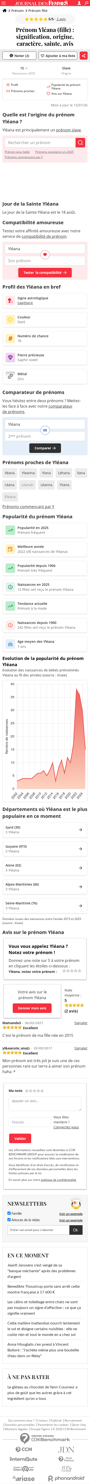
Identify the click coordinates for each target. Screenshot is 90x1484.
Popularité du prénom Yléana (65, 86)
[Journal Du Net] (66, 1450)
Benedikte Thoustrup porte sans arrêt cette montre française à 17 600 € (43, 1289)
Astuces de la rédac (25, 1220)
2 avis (61, 19)
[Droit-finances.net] (66, 1459)
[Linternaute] (23, 1459)
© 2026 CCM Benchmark (69, 1429)
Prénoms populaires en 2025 (54, 152)
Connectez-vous (66, 1127)
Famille (16, 1213)
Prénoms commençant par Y (24, 157)
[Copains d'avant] (23, 1469)
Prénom (17, 10)
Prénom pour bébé (17, 152)
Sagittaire (25, 303)
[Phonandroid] (66, 1478)
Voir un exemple (71, 1214)
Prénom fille (38, 10)
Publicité (56, 1420)
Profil (14, 85)
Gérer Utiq (79, 1425)
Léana (9, 485)
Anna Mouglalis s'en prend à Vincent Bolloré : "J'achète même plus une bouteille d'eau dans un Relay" (43, 1350)
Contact (42, 1420)
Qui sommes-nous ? (21, 1420)
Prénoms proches (23, 91)
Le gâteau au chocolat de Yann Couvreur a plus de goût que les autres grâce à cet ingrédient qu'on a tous (42, 1393)
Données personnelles (20, 1425)
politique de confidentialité (58, 1180)
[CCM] (23, 1450)
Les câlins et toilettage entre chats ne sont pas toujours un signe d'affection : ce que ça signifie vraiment (44, 1307)
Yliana (64, 485)
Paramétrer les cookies (53, 1425)
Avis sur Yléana (61, 93)
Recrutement (73, 1420)
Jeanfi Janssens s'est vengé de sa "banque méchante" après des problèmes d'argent (41, 1271)
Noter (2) (21, 55)
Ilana (81, 473)
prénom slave (68, 130)
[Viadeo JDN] (66, 1469)
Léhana (64, 473)
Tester (42, 272)
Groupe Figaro (40, 1429)
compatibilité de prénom (44, 236)
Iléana (10, 473)
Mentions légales (16, 1429)
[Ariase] (23, 1478)
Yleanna (28, 473)
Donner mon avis (32, 1008)
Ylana (46, 473)
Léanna (46, 485)
